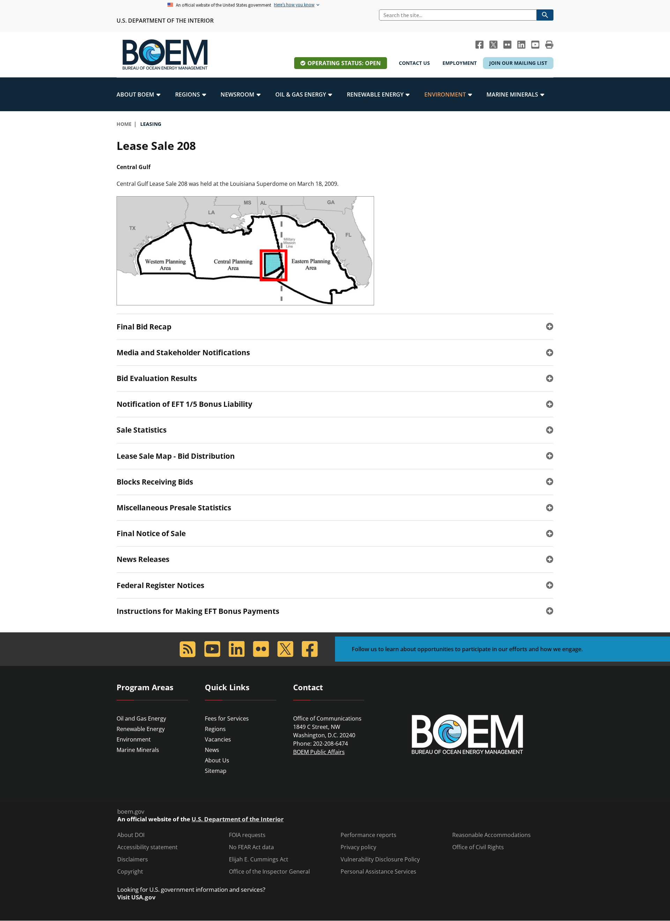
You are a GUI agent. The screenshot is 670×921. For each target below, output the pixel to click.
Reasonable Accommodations (491, 835)
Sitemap (215, 771)
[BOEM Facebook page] (479, 44)
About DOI (130, 835)
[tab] (335, 327)
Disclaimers (132, 859)
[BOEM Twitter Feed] (493, 44)
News (212, 750)
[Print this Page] (549, 44)
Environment (134, 739)
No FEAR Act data (251, 847)
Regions (215, 729)
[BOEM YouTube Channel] (535, 44)
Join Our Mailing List (518, 63)
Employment (459, 63)
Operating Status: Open (344, 63)
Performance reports (368, 835)
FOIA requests (247, 835)
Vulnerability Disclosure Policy (380, 859)
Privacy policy (358, 847)
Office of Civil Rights (478, 847)
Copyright (130, 871)
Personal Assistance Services (378, 871)
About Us (217, 760)
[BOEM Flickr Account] (507, 44)
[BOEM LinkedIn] (521, 44)
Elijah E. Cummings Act (258, 859)
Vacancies (218, 739)
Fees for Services (227, 718)
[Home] (165, 54)
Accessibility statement (147, 847)
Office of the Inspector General (269, 871)
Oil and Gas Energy (141, 718)
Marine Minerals (138, 750)
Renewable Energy (141, 729)
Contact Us (414, 63)
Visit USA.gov (136, 897)
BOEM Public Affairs (319, 752)
